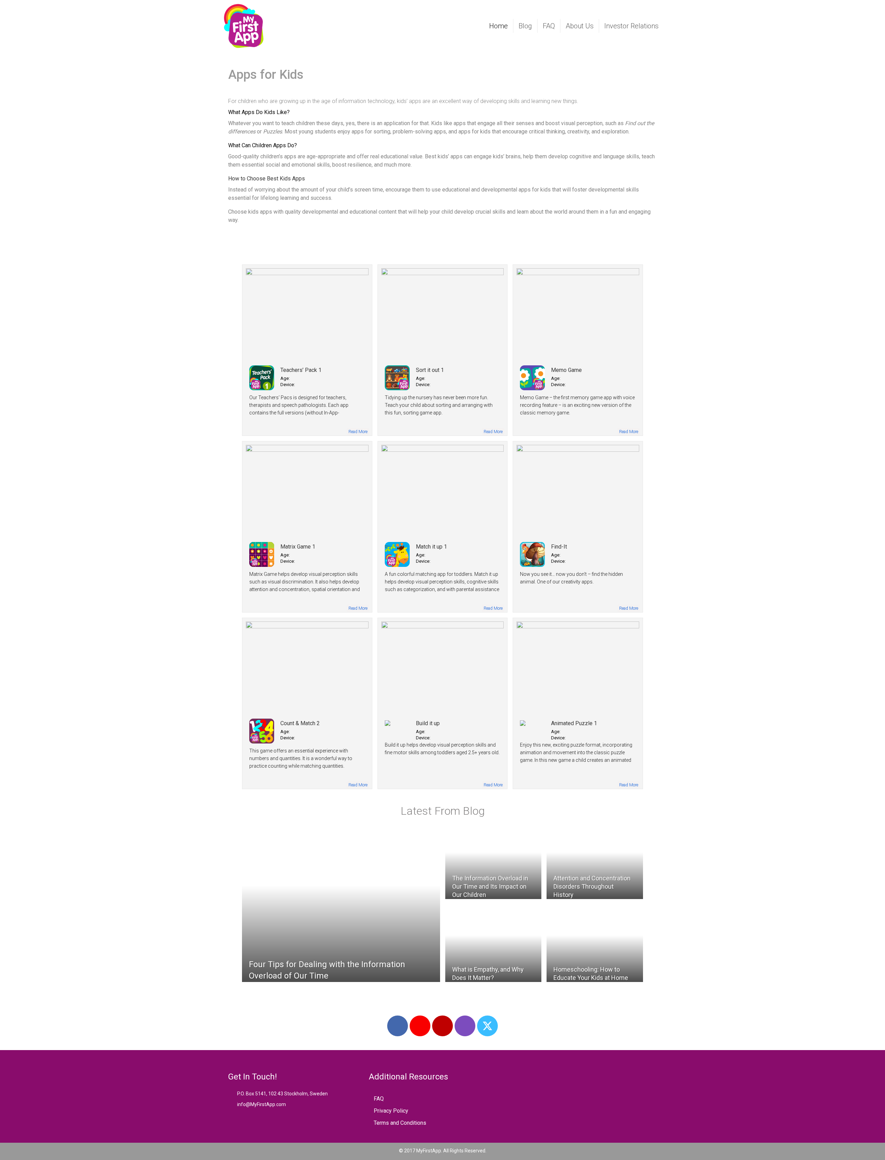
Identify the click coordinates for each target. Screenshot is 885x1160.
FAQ (549, 26)
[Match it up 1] (442, 490)
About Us (580, 26)
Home (498, 26)
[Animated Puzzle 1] (577, 667)
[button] (397, 1026)
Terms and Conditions (400, 1123)
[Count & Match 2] (307, 667)
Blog (525, 26)
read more (357, 431)
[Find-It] (577, 490)
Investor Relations (631, 26)
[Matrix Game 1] (307, 490)
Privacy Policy (391, 1110)
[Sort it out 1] (442, 314)
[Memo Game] (577, 314)
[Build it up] (442, 667)
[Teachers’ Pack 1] (307, 314)
